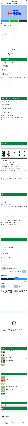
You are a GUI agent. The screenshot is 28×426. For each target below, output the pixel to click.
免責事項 (7, 423)
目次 (13, 49)
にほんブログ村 (6, 416)
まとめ (9, 55)
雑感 (9, 54)
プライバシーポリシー (22, 422)
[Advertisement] (14, 42)
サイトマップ (14, 422)
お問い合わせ (20, 423)
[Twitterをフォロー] (20, 279)
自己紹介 (5, 422)
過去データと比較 (11, 53)
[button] (26, 318)
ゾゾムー (14, 326)
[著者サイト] (7, 279)
